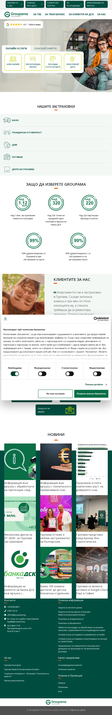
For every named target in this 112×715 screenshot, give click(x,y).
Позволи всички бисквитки (91, 394)
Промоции (63, 687)
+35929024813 (13, 607)
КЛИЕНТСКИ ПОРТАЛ (52, 4)
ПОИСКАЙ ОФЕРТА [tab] (45, 48)
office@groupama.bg (16, 615)
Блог (60, 691)
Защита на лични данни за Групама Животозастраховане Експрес (74, 613)
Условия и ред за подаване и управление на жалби (81, 634)
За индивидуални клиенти (70, 665)
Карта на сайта (77, 710)
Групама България (12, 665)
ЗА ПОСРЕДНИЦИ (73, 4)
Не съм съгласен (55, 394)
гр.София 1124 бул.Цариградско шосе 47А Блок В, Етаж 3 (19, 628)
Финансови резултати (14, 680)
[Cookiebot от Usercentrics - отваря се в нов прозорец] (96, 319)
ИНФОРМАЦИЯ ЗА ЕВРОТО (95, 4)
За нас (101, 14)
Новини (61, 683)
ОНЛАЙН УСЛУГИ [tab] (16, 48)
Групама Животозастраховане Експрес (21, 669)
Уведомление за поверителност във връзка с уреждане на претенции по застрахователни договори (79, 648)
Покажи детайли (94, 384)
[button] (23, 24)
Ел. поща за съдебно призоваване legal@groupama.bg (23, 620)
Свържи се (12, 4)
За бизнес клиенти (66, 669)
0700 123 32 (12, 610)
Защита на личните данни (70, 607)
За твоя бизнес (55, 14)
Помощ (32, 4)
